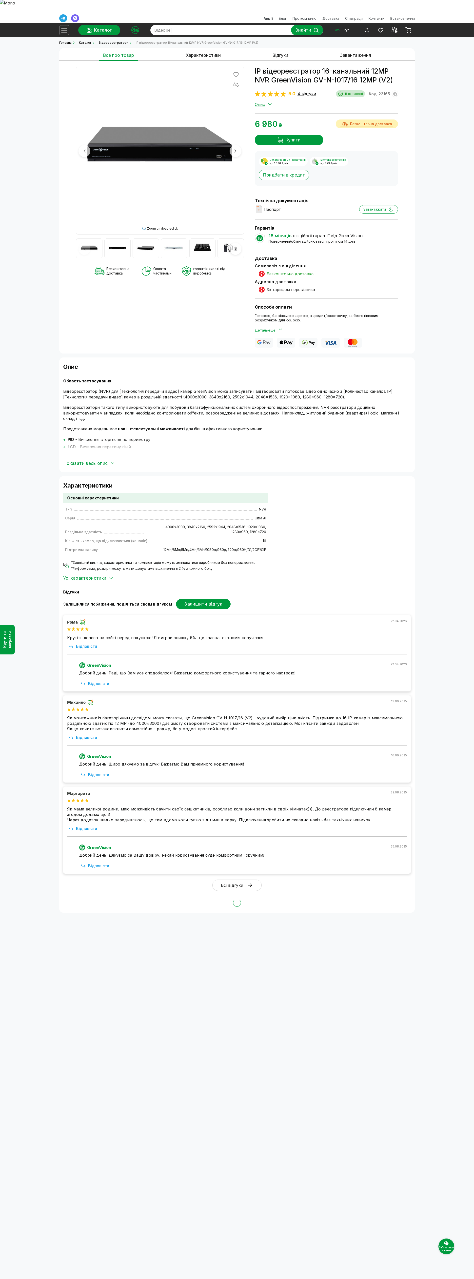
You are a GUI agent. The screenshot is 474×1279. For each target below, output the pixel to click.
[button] (84, 151)
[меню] (64, 30)
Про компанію (304, 18)
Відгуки (280, 55)
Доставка (330, 18)
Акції (268, 18)
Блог (283, 18)
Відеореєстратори (113, 42)
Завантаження (355, 55)
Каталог (85, 42)
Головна (65, 42)
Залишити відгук (203, 604)
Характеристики (203, 55)
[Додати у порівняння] (236, 84)
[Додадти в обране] (236, 75)
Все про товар (118, 55)
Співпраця (354, 18)
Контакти (376, 18)
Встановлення (402, 18)
